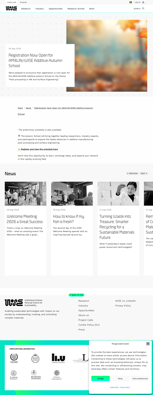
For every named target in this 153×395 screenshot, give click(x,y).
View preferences (140, 379)
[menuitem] (26, 8)
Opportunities (56, 8)
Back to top (77, 295)
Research (26, 8)
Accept (101, 379)
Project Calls (85, 320)
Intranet (23, 2)
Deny (120, 379)
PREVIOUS (133, 173)
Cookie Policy (114, 387)
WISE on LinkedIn (125, 300)
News (28, 108)
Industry (40, 8)
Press (81, 329)
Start (20, 108)
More (91, 8)
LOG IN (137, 2)
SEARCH (137, 9)
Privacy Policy (125, 387)
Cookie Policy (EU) (89, 324)
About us (83, 315)
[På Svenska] (131, 2)
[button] (148, 343)
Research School (76, 8)
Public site (11, 2)
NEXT (143, 173)
